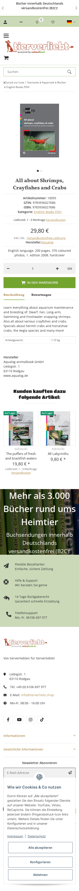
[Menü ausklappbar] (6, 35)
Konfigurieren (40, 862)
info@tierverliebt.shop (37, 695)
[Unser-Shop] (25, 642)
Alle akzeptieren (40, 847)
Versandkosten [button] (56, 220)
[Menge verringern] (8, 268)
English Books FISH (47, 212)
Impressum (15, 836)
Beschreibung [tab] (14, 295)
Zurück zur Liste (14, 82)
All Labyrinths (58, 453)
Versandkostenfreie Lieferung (46, 238)
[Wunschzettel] (53, 22)
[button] (3, 8)
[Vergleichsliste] (37, 22)
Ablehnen (40, 875)
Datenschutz (37, 836)
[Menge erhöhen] (57, 268)
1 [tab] (38, 171)
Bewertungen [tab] (41, 295)
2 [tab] (41, 171)
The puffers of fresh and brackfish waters (21, 455)
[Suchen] (71, 72)
